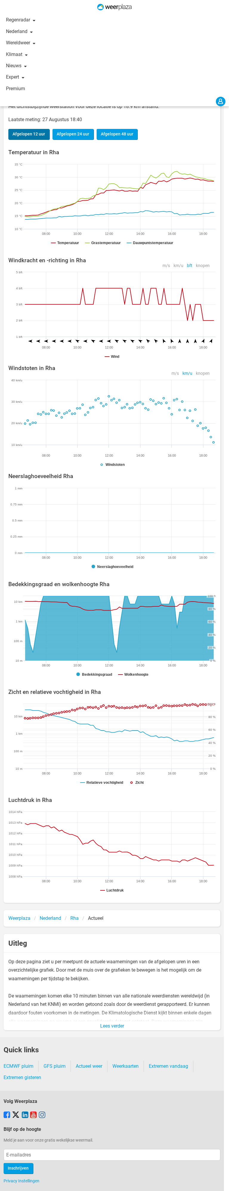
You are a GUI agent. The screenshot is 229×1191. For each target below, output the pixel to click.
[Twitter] (16, 1115)
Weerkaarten (125, 1066)
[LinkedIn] (25, 1115)
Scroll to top (219, 1181)
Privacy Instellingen (21, 1180)
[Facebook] (7, 1115)
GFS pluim (55, 1066)
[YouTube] (33, 1115)
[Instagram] (42, 1115)
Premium (15, 88)
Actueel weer (89, 1066)
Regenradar (18, 20)
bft (189, 265)
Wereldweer (18, 43)
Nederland (17, 31)
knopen (203, 265)
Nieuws (14, 65)
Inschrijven (18, 1168)
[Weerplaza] (114, 7)
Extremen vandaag (168, 1066)
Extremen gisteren (22, 1077)
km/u (178, 265)
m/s (166, 265)
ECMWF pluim (18, 1066)
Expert (13, 77)
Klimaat (15, 54)
